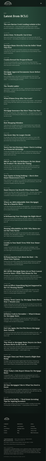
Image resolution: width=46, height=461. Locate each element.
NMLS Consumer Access (8, 440)
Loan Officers (6, 428)
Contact (5, 432)
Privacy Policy (33, 428)
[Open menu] (41, 3)
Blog (18, 432)
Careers (5, 430)
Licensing (33, 426)
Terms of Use (33, 430)
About (5, 426)
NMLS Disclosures (34, 432)
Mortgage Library (20, 428)
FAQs (18, 430)
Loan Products (20, 426)
